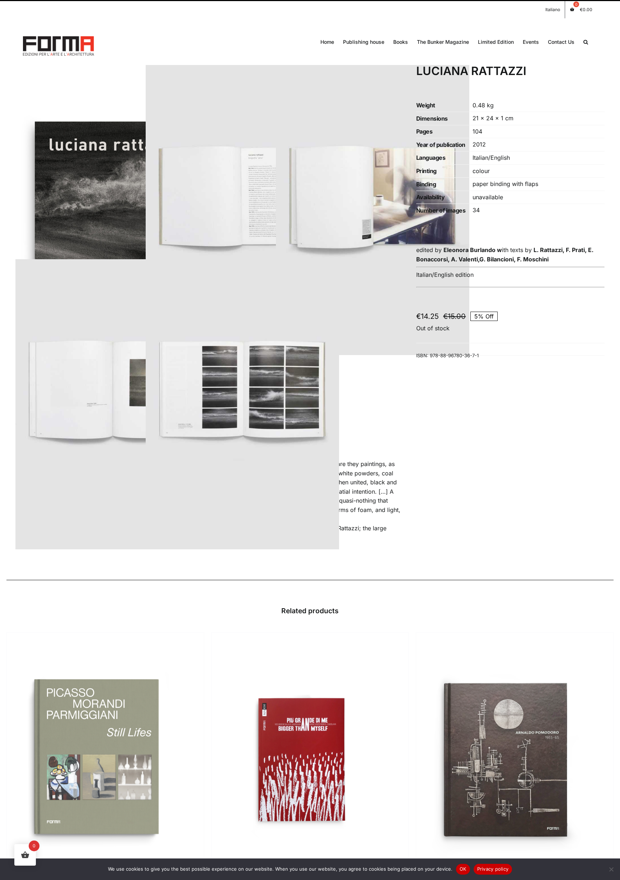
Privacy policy (493, 869)
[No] (611, 869)
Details (122, 761)
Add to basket (80, 761)
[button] (585, 41)
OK (463, 869)
